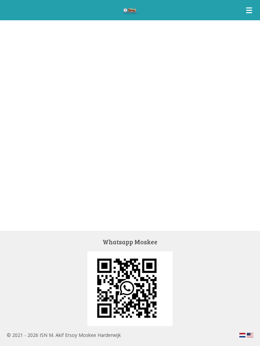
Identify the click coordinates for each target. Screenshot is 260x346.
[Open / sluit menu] (249, 10)
